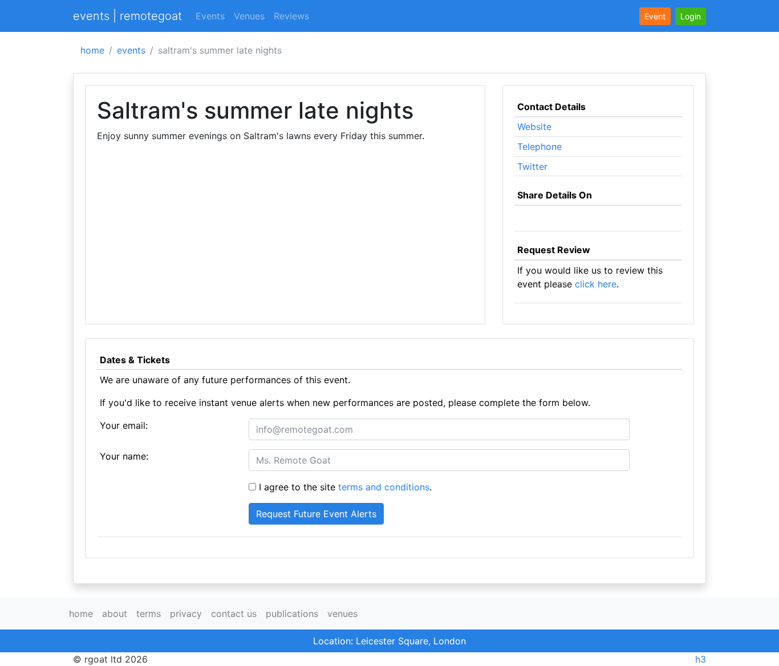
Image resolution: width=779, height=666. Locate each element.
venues (342, 613)
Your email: (124, 425)
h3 (700, 659)
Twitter (532, 166)
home (92, 50)
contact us (234, 613)
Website (534, 126)
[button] (690, 16)
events (131, 50)
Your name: (124, 456)
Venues (249, 16)
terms (148, 613)
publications (292, 613)
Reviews (291, 16)
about (114, 613)
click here (595, 284)
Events (210, 16)
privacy (186, 613)
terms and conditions (383, 487)
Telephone (539, 146)
